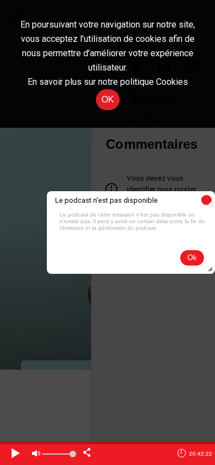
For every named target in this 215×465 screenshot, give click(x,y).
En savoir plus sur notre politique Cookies (108, 82)
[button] (206, 200)
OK (107, 99)
